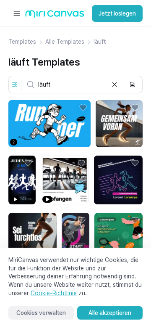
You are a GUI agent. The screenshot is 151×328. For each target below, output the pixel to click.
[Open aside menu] (16, 13)
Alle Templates (64, 41)
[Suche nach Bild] (132, 84)
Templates (22, 41)
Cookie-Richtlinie (54, 293)
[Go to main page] (54, 15)
